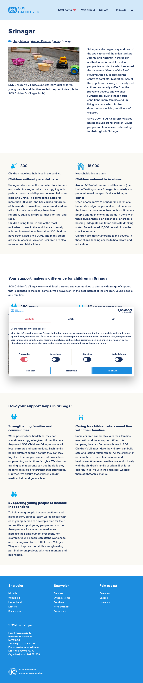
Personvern (60, 611)
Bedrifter (58, 593)
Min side (12, 593)
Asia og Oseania (41, 41)
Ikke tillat (30, 370)
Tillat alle (112, 370)
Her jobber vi (21, 41)
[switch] (56, 359)
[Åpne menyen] (133, 10)
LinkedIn (104, 597)
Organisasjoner (62, 597)
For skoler (59, 602)
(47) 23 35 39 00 (26, 643)
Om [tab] (113, 319)
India (56, 41)
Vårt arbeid (14, 597)
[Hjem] (9, 41)
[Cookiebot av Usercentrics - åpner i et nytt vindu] (120, 311)
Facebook (104, 593)
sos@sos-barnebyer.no (28, 647)
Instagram (104, 602)
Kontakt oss (14, 611)
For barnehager (62, 606)
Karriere (12, 606)
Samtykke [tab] (29, 319)
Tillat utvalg (71, 370)
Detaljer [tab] (71, 319)
